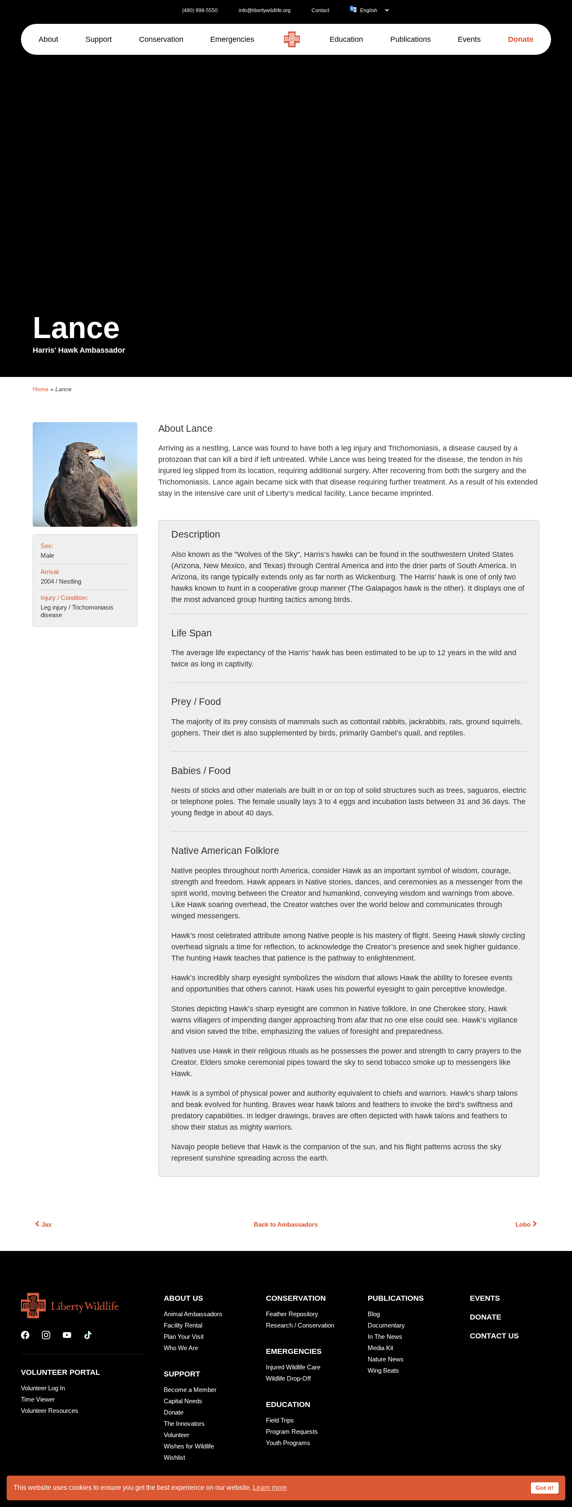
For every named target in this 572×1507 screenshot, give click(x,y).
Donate (173, 1412)
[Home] (291, 39)
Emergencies (294, 1351)
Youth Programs (288, 1442)
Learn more (270, 1487)
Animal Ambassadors (193, 1313)
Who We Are (181, 1347)
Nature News (386, 1359)
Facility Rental (183, 1325)
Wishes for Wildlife (189, 1446)
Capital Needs (183, 1400)
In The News (385, 1336)
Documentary (386, 1325)
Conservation (296, 1298)
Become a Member (190, 1389)
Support (182, 1374)
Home (41, 389)
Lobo (523, 1224)
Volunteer (176, 1434)
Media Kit (380, 1347)
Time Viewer (38, 1399)
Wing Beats (383, 1370)
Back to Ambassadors (286, 1224)
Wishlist (174, 1457)
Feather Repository (292, 1313)
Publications (396, 1298)
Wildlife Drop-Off (288, 1378)
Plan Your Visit (184, 1336)
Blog (374, 1313)
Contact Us (494, 1336)
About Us (183, 1298)
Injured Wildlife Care (293, 1367)
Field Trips (280, 1420)
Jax (46, 1224)
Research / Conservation (300, 1325)
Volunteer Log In (43, 1388)
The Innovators (184, 1423)
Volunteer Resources (49, 1410)
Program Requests (292, 1431)
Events (485, 1298)
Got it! (545, 1487)
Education (288, 1404)
